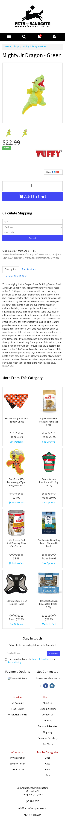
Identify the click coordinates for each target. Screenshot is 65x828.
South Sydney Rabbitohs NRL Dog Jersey (49, 483)
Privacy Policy (14, 663)
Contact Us (47, 715)
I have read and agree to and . (32, 661)
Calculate (32, 238)
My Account (18, 703)
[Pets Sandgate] (32, 16)
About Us (47, 703)
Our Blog (47, 721)
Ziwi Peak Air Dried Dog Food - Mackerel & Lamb (48, 543)
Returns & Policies (47, 726)
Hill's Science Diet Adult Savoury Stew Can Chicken (16, 543)
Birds (47, 770)
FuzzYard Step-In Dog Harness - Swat (16, 603)
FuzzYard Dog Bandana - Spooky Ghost (16, 420)
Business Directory (48, 738)
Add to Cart (34, 197)
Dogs (47, 758)
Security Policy (17, 764)
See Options (16, 442)
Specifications (29, 269)
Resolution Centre (17, 715)
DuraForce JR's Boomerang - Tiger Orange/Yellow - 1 (16, 483)
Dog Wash (47, 744)
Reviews (9, 276)
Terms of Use (17, 770)
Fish (47, 776)
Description (10, 269)
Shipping (47, 732)
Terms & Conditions (41, 659)
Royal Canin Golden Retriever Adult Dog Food (49, 422)
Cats (47, 764)
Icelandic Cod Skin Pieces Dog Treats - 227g (49, 604)
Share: (49, 172)
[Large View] (8, 132)
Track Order (17, 709)
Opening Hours (48, 709)
